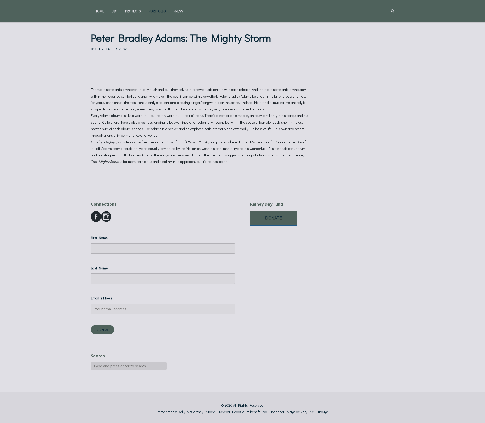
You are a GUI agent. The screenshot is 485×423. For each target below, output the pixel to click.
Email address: (102, 298)
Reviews (121, 49)
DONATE (273, 218)
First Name (99, 237)
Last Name (99, 268)
